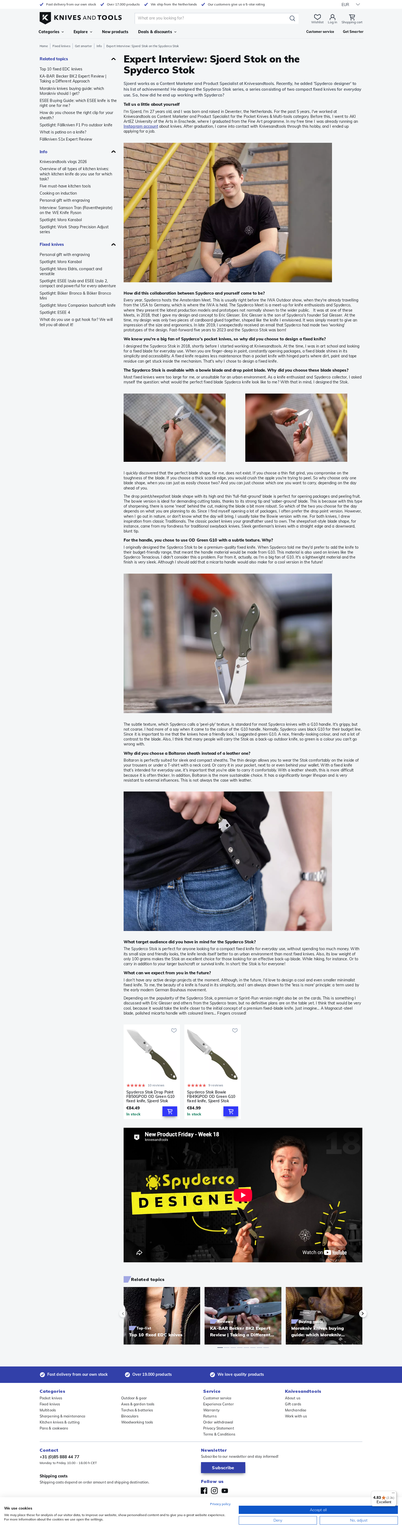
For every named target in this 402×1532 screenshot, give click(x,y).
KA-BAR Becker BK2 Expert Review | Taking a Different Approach (73, 79)
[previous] (132, 1313)
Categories (49, 31)
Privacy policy (220, 1504)
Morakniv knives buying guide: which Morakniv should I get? (72, 91)
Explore (81, 31)
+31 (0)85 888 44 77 (59, 1456)
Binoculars (130, 1416)
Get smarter (83, 46)
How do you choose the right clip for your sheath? (76, 115)
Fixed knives (61, 46)
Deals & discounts (155, 31)
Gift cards (293, 1404)
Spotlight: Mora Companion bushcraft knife (78, 305)
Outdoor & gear (134, 1398)
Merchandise (295, 1410)
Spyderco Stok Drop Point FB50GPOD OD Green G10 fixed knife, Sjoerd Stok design (150, 1096)
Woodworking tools (137, 1422)
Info (99, 46)
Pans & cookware (54, 1428)
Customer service (217, 1398)
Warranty (211, 1410)
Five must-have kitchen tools (65, 186)
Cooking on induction (58, 193)
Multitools (48, 1410)
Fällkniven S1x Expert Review (66, 139)
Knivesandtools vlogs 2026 (63, 161)
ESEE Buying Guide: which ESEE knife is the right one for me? (78, 103)
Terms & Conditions (219, 1434)
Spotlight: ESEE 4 (55, 312)
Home (44, 46)
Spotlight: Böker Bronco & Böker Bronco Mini (75, 296)
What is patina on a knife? (63, 132)
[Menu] (393, 1494)
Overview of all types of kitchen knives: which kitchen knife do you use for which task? (76, 173)
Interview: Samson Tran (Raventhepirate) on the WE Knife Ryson (76, 210)
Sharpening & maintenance (62, 1416)
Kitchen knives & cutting (60, 1422)
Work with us (296, 1416)
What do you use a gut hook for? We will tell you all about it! (76, 322)
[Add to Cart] (169, 1111)
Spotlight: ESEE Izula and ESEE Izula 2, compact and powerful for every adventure (78, 283)
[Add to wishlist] (174, 1030)
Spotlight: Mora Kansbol (61, 219)
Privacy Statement (218, 1428)
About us (292, 1398)
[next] (353, 1313)
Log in (332, 22)
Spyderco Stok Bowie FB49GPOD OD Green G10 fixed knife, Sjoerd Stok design (211, 1096)
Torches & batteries (137, 1410)
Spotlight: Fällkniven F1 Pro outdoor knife (76, 125)
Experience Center (218, 1404)
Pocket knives (51, 1398)
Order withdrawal (218, 1422)
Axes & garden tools (138, 1404)
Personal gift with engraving (65, 200)
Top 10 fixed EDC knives (61, 69)
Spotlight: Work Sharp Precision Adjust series (74, 229)
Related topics (54, 58)
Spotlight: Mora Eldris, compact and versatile (71, 271)
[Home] (81, 17)
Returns (210, 1416)
